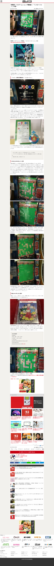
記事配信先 (3, 550)
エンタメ (32, 449)
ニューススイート (24, 555)
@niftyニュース (24, 553)
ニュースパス (34, 555)
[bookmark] (39, 462)
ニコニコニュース (3, 553)
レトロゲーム (38, 449)
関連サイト (3, 535)
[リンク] (23, 343)
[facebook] (14, 462)
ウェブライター (27, 449)
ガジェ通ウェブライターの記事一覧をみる (27, 452)
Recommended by (37, 445)
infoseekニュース (14, 553)
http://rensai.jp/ (24, 455)
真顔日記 (43, 449)
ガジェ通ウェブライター (38, 8)
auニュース (2, 555)
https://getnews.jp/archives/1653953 (18, 42)
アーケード (20, 449)
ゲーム (16, 449)
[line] (31, 462)
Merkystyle (44, 553)
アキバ (12, 449)
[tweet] (21, 462)
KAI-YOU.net (34, 553)
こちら (25, 459)
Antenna (12, 555)
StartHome (44, 555)
